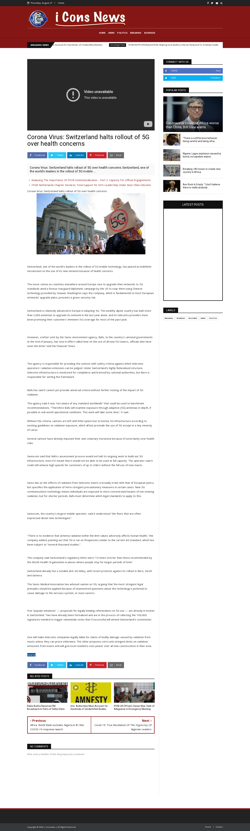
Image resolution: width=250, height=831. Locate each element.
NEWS (111, 33)
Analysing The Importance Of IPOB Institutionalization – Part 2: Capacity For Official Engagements (91, 180)
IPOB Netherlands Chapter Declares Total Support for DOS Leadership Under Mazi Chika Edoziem (91, 185)
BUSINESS (149, 33)
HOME (102, 33)
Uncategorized (88, 44)
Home (61, 2)
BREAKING (135, 33)
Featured (192, 318)
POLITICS (122, 33)
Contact (219, 827)
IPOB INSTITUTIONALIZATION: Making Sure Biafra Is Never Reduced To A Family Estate (144, 44)
